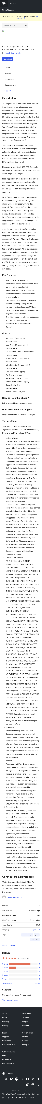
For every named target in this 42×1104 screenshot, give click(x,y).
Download (8, 59)
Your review (7, 983)
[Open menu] (38, 3)
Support (7, 91)
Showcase (26, 1014)
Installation (9, 79)
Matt (5, 1056)
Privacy (5, 1026)
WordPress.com (9, 1052)
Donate (26, 1041)
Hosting (5, 1022)
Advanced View (8, 946)
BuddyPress (8, 1064)
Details (7, 68)
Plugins (25, 1022)
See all (37, 983)
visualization (35, 939)
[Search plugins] (26, 25)
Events (25, 1037)
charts (24, 935)
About (4, 1014)
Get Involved (27, 1033)
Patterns (25, 1026)
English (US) (35, 930)
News (4, 1018)
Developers (7, 1041)
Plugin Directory (8, 10)
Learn (4, 1033)
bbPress (6, 1060)
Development (10, 85)
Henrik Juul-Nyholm (13, 53)
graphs (30, 935)
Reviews (8, 73)
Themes (25, 1018)
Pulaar (10, 1074)
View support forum (10, 1000)
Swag (25, 1044)
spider (36, 935)
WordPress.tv (9, 1044)
